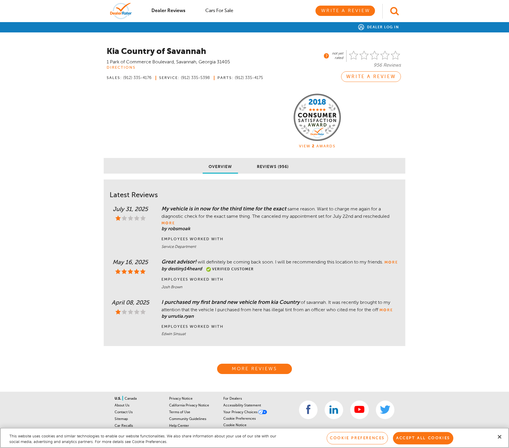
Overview (220, 167)
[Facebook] (308, 410)
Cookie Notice (235, 425)
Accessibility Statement (242, 405)
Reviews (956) (273, 167)
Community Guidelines (187, 419)
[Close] (499, 436)
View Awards (317, 146)
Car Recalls (124, 426)
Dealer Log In (382, 27)
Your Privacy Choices (240, 412)
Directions (121, 68)
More (168, 223)
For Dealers (232, 399)
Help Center (179, 426)
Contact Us (124, 412)
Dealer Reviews (168, 11)
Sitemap (121, 419)
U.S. (118, 399)
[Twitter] (385, 410)
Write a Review (345, 11)
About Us (122, 405)
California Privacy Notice (189, 405)
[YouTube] (359, 410)
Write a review (371, 77)
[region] (254, 438)
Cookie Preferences (239, 419)
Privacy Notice (181, 399)
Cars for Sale (219, 11)
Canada (131, 399)
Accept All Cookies (423, 438)
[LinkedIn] (334, 410)
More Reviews (254, 369)
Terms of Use (179, 412)
